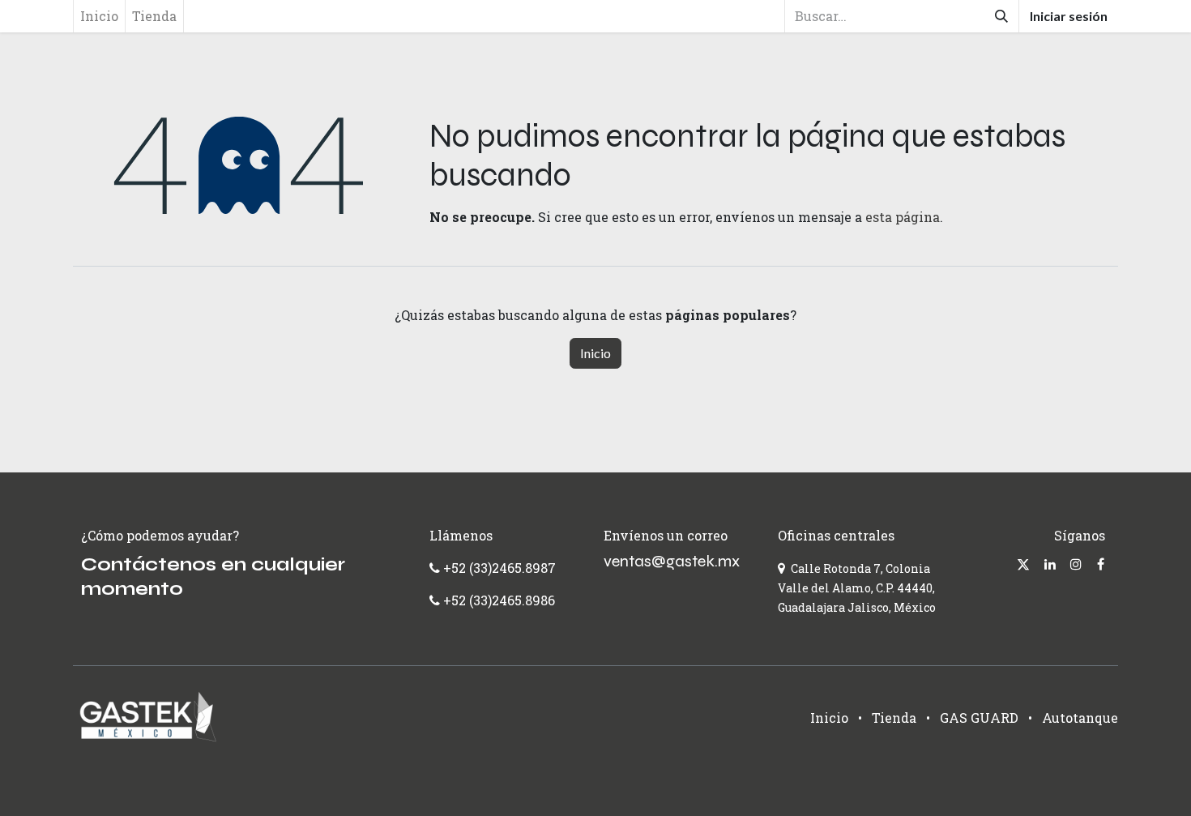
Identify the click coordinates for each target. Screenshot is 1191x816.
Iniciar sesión (1069, 15)
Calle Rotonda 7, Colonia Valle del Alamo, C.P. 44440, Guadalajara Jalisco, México (857, 588)
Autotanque (1080, 717)
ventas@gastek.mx (672, 561)
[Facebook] (1101, 564)
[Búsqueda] (1001, 16)
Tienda (894, 717)
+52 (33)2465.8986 (499, 600)
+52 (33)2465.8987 (498, 567)
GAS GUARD (979, 717)
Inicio (595, 353)
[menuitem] (99, 16)
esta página (902, 216)
